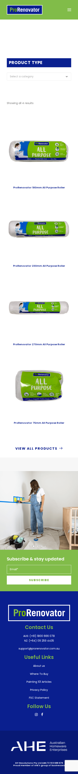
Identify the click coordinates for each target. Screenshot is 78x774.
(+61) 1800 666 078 (42, 636)
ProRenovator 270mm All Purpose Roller (39, 344)
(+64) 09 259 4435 (41, 641)
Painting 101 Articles (39, 682)
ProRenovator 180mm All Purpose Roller (39, 187)
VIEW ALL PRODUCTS (36, 448)
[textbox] (39, 77)
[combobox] (39, 76)
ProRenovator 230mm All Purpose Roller (39, 266)
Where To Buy (39, 674)
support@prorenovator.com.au (39, 648)
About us (39, 666)
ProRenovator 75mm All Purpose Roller (39, 423)
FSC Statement (39, 698)
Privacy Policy (39, 690)
